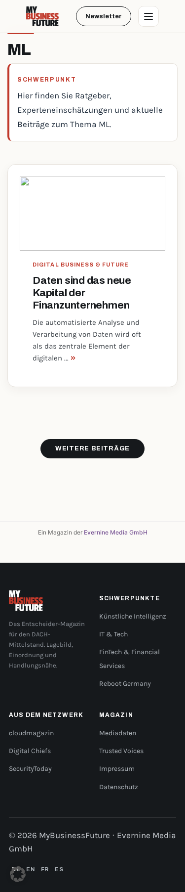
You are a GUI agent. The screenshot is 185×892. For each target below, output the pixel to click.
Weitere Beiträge (92, 448)
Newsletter (103, 16)
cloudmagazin (31, 733)
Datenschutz (118, 787)
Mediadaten (117, 733)
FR (45, 869)
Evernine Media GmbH (116, 532)
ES (59, 869)
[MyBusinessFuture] (42, 16)
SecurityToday (30, 768)
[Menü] (148, 16)
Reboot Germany (125, 683)
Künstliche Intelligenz (132, 616)
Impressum (117, 768)
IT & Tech (113, 634)
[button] (18, 874)
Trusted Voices (121, 751)
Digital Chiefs (30, 751)
